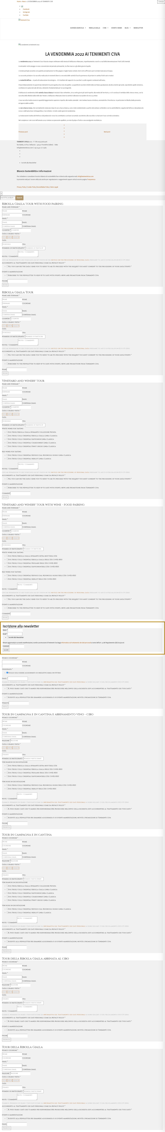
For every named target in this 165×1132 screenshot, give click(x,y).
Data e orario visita (11, 234)
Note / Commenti (9, 799)
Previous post (23, 132)
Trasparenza (91, 179)
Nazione (6, 741)
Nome (24, 211)
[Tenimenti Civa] (24, 20)
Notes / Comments (10, 256)
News (24, 1)
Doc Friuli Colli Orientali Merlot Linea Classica (29, 459)
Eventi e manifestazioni (12, 272)
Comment (6, 493)
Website (5, 703)
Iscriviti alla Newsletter (16, 637)
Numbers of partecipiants (13, 248)
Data (4, 240)
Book (5, 285)
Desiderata (7, 669)
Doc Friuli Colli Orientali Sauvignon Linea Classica (31, 439)
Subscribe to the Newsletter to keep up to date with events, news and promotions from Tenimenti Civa (53, 275)
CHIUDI (161, 2)
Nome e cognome (10, 658)
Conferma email (29, 226)
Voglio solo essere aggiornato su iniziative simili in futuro (34, 673)
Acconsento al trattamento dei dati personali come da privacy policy (33, 263)
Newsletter (138, 28)
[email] (66, 137)
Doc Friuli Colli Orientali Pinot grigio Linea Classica (32, 446)
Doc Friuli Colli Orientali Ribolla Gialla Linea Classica (32, 436)
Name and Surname (10, 207)
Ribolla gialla (94, 28)
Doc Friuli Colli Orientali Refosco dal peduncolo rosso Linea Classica (39, 455)
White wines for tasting (12, 429)
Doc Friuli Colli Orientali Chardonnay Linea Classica (32, 443)
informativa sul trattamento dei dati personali (76, 643)
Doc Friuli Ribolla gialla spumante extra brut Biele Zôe (32, 556)
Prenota (6, 827)
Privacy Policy (21, 187)
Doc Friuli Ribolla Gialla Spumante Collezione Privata (32, 432)
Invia (5, 707)
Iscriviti (6, 650)
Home (19, 1)
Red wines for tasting (11, 452)
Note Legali (54, 187)
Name (4, 369)
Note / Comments (9, 589)
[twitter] (66, 128)
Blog (127, 28)
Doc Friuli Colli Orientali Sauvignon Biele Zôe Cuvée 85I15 (33, 567)
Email (5, 218)
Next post (107, 132)
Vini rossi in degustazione (13, 782)
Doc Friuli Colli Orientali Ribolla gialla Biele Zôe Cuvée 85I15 (35, 560)
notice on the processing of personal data (70, 260)
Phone (5, 281)
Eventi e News (116, 28)
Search (19, 198)
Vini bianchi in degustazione (15, 762)
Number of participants (12, 549)
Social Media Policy (43, 187)
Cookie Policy (31, 187)
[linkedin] (66, 134)
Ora (23, 244)
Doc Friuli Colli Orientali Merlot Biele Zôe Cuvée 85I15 (32, 579)
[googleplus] (66, 131)
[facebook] (66, 125)
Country (6, 230)
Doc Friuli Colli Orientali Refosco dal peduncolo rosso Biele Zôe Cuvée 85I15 (42, 575)
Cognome (26, 215)
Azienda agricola (77, 28)
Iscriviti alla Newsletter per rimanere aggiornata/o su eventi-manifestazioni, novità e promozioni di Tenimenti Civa (59, 697)
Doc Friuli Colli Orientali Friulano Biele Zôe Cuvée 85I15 (32, 563)
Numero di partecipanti (12, 758)
